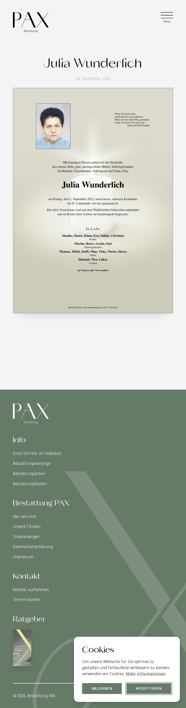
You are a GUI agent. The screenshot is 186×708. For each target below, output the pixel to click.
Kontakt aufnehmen (31, 589)
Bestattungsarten (29, 473)
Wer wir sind (24, 516)
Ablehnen (102, 688)
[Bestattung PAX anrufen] (169, 385)
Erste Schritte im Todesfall (37, 453)
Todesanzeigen (26, 536)
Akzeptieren (149, 688)
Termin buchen (26, 599)
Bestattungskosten (30, 483)
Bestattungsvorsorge (31, 463)
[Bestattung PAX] (31, 22)
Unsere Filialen (26, 526)
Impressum (23, 557)
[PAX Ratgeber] (22, 648)
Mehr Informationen (145, 674)
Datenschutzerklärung (33, 546)
